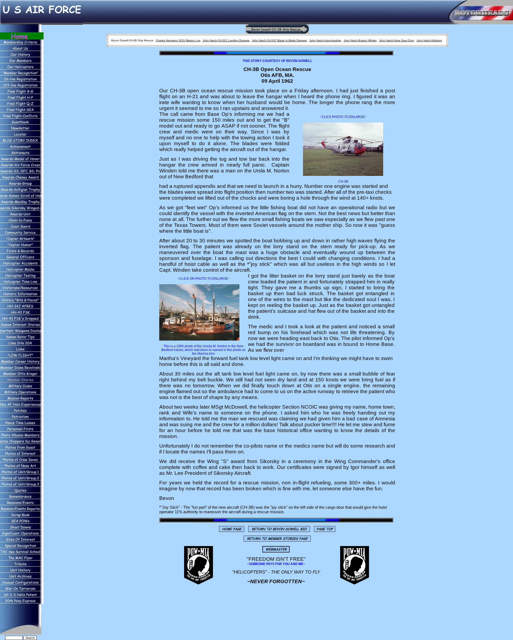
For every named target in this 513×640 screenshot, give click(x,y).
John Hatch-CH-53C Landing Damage (226, 40)
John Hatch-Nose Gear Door (396, 40)
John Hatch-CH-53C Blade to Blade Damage (279, 40)
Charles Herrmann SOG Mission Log (178, 40)
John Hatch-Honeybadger (325, 40)
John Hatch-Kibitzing (429, 40)
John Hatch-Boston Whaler (360, 40)
